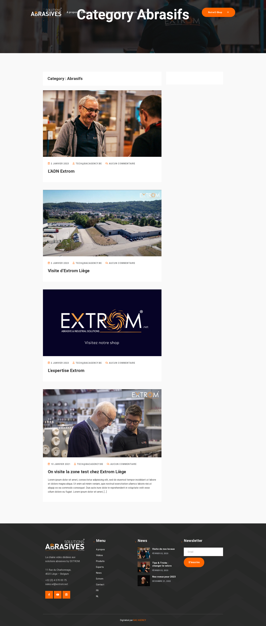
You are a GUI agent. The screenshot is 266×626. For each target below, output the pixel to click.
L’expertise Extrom (66, 370)
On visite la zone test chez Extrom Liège (87, 471)
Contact (145, 12)
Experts (110, 12)
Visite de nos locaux (163, 549)
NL (161, 12)
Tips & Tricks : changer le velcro (162, 564)
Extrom (132, 12)
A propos (72, 12)
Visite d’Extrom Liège (69, 270)
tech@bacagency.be (88, 163)
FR (157, 12)
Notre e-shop (215, 12)
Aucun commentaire (121, 163)
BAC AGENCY (139, 620)
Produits (97, 12)
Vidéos (85, 12)
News (121, 12)
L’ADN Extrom (61, 171)
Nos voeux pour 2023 (164, 576)
